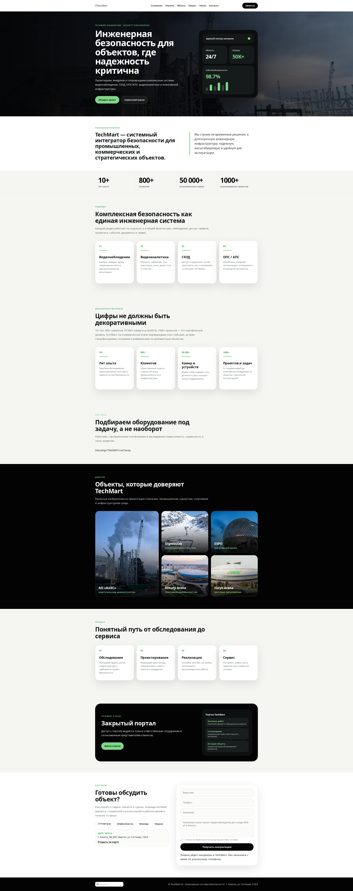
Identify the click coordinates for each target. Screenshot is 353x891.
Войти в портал (112, 746)
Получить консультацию (217, 846)
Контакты (213, 5)
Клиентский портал (135, 100)
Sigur (105, 450)
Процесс (192, 5)
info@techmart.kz (125, 824)
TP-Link (120, 450)
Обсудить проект (107, 100)
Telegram (159, 824)
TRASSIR (112, 450)
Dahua (98, 450)
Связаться (250, 5)
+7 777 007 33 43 (104, 824)
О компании (156, 5)
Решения (169, 5)
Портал (202, 5)
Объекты (181, 5)
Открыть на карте (108, 842)
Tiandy (127, 450)
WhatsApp (144, 824)
